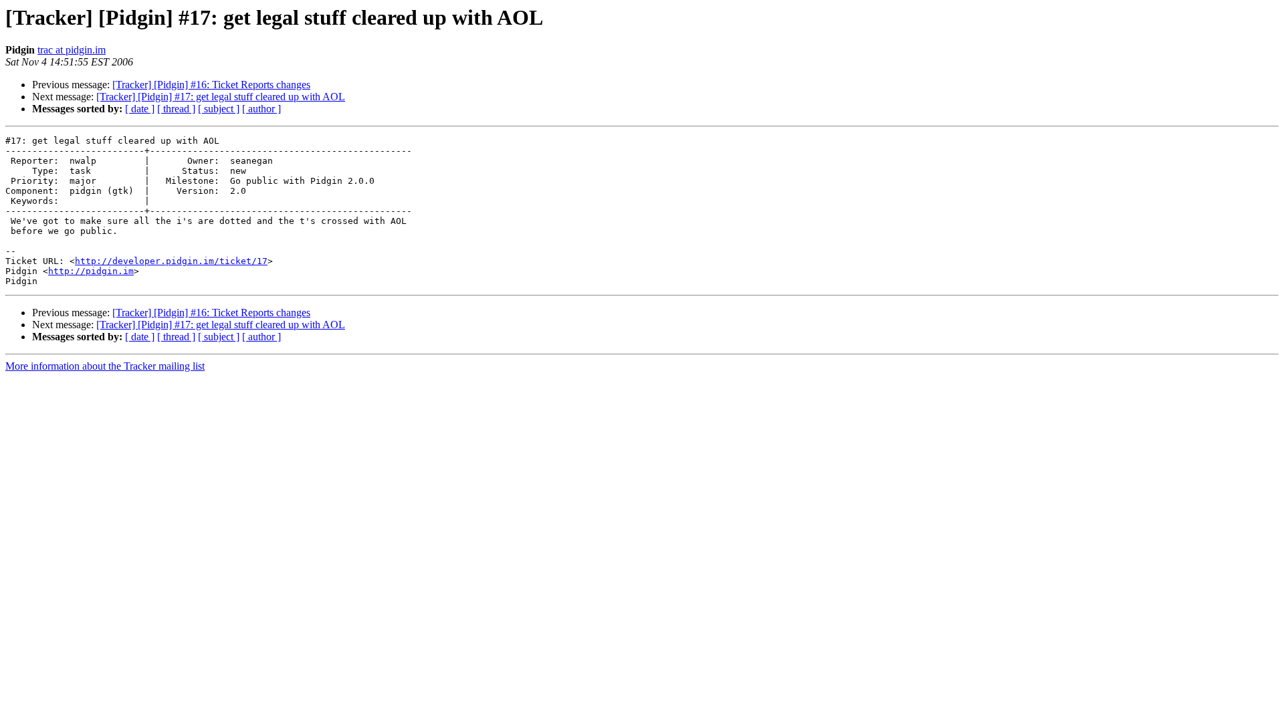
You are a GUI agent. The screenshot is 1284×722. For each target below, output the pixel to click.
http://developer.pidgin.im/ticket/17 (171, 261)
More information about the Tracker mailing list (105, 366)
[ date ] (139, 108)
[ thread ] (176, 108)
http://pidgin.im (91, 271)
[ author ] (261, 108)
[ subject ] (218, 108)
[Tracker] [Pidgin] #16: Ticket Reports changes (211, 84)
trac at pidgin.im (71, 49)
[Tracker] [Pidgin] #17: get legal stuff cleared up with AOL (220, 96)
